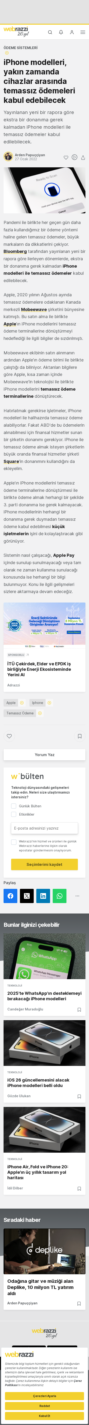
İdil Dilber (15, 1188)
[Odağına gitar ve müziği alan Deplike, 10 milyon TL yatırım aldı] (44, 1251)
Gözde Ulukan (19, 1096)
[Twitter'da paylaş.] (28, 896)
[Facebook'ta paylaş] (12, 896)
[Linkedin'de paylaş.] (44, 896)
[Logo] (16, 31)
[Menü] (82, 33)
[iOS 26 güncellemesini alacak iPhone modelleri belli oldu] (44, 1043)
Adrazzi (13, 685)
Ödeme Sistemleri (20, 48)
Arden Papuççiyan (22, 1303)
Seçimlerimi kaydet (44, 864)
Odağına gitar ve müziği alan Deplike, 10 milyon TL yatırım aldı (40, 1287)
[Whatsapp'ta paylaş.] (61, 896)
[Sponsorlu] (44, 626)
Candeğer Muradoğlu (25, 1009)
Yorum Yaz (45, 754)
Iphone (37, 703)
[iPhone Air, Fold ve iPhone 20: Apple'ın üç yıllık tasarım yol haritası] (44, 1130)
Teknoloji (14, 985)
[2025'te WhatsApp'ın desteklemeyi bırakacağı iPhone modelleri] (44, 956)
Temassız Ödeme (20, 713)
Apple (11, 703)
